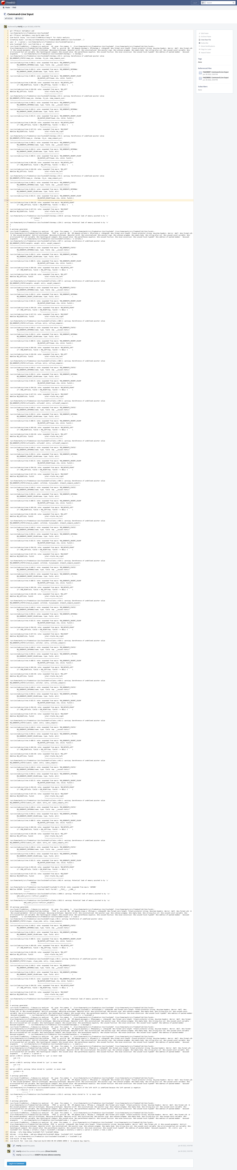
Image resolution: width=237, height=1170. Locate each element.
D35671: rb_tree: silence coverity (47, 1155)
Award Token (206, 52)
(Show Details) (51, 1151)
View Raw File (206, 40)
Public (20, 18)
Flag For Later (206, 49)
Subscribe (204, 43)
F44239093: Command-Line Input (216, 77)
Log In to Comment (16, 1163)
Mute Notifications (208, 46)
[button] (195, 2)
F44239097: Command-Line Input (216, 72)
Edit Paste (204, 33)
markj (20, 26)
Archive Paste (206, 36)
